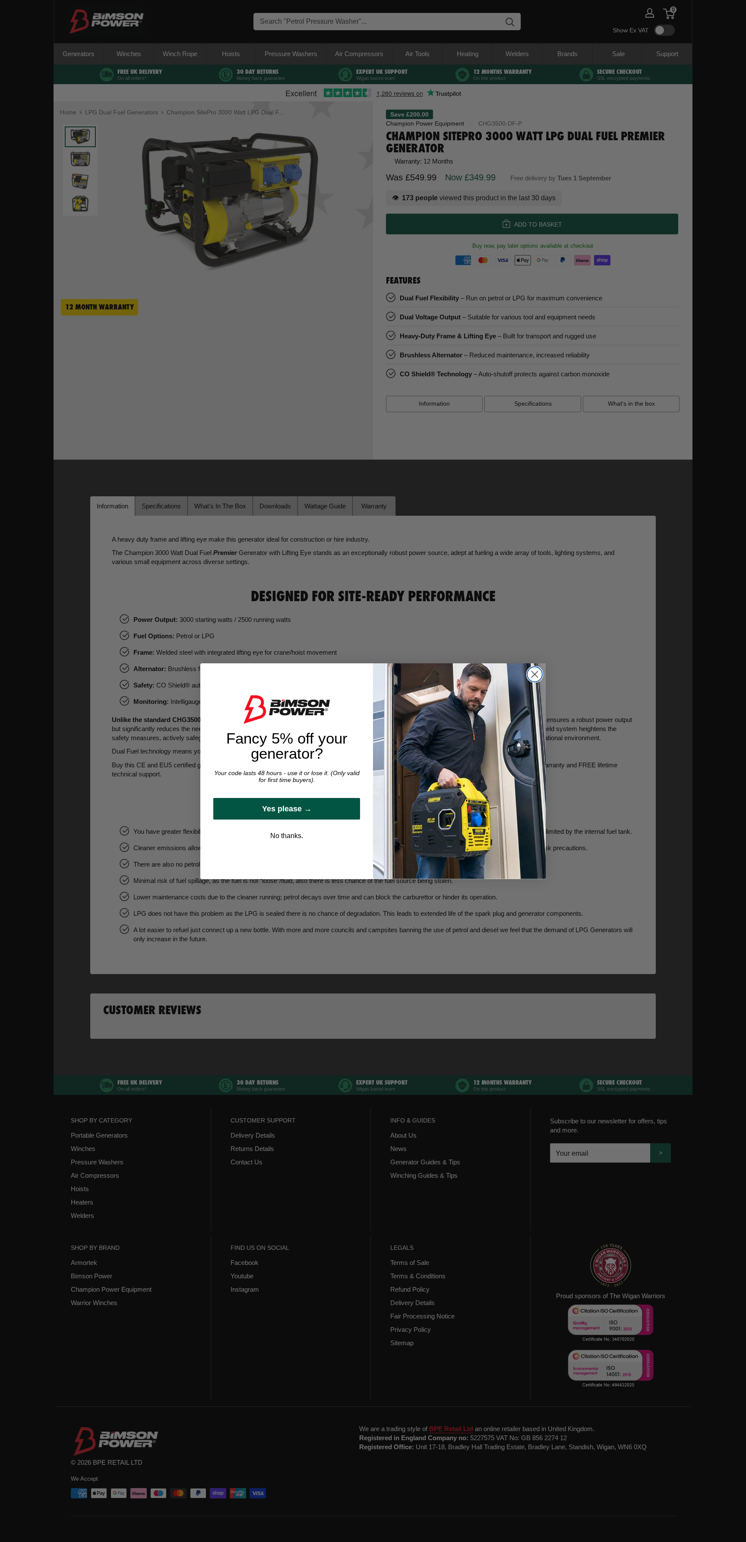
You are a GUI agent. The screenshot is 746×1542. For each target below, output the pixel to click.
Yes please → (287, 808)
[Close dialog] (534, 674)
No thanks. (286, 835)
